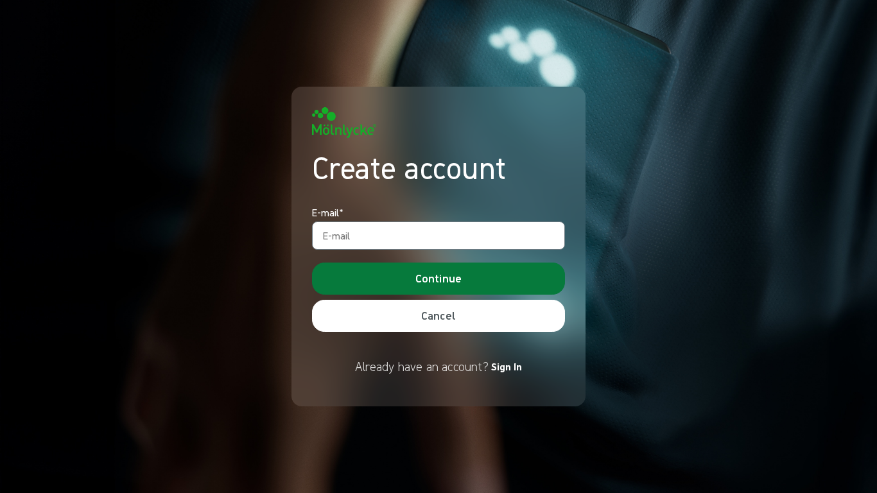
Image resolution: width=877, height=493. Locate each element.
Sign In (506, 366)
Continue (438, 278)
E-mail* (327, 213)
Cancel (438, 315)
